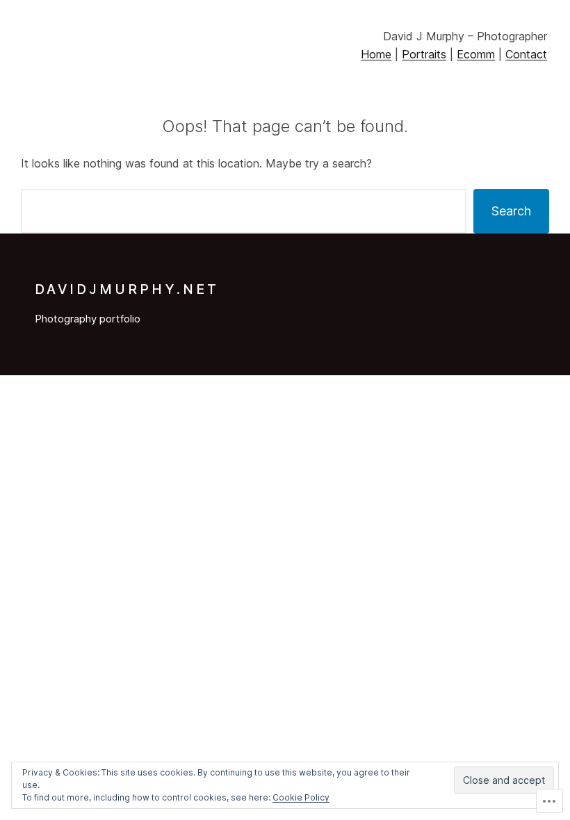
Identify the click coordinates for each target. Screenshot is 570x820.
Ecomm (476, 54)
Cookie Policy (300, 797)
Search (511, 211)
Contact (526, 54)
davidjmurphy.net (127, 289)
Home (376, 54)
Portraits (424, 54)
